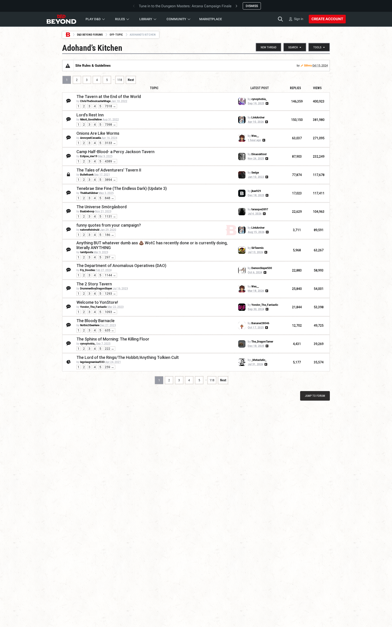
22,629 (297, 211)
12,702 (297, 325)
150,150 (297, 120)
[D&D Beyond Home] (61, 19)
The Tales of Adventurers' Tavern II (108, 170)
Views (317, 88)
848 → (109, 198)
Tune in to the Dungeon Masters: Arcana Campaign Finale (185, 6)
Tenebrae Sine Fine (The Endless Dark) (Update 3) (121, 188)
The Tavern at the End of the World (108, 96)
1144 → (110, 275)
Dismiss (252, 6)
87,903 (297, 156)
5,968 (297, 250)
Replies (295, 88)
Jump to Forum (315, 395)
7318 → (110, 106)
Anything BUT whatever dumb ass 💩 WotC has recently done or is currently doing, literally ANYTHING (152, 245)
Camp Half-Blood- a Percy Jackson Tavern (115, 151)
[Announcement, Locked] (67, 65)
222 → (109, 348)
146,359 (297, 101)
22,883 (297, 270)
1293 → (110, 293)
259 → (109, 367)
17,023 (297, 193)
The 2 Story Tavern (94, 284)
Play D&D (93, 19)
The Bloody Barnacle (95, 320)
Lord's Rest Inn (90, 115)
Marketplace (210, 19)
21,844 (297, 307)
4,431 (297, 344)
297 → (109, 257)
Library (145, 19)
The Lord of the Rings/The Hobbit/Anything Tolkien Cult (127, 357)
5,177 (297, 362)
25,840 (297, 289)
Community (176, 19)
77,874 (297, 175)
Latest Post (259, 88)
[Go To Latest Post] (266, 103)
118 (119, 80)
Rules (120, 19)
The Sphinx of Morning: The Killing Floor (112, 339)
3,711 (297, 230)
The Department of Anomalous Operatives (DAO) (121, 265)
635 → (109, 330)
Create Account (327, 19)
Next (131, 80)
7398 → (110, 124)
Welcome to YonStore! (97, 302)
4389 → (110, 161)
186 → (109, 235)
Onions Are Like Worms (97, 133)
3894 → (110, 179)
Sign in (298, 19)
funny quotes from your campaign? (108, 225)
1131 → (110, 216)
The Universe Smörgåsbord (101, 206)
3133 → (110, 143)
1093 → (110, 312)
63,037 (297, 138)
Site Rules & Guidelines (93, 66)
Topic (154, 88)
